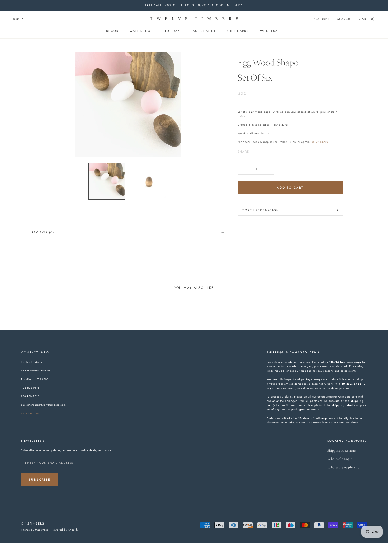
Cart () (367, 19)
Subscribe (40, 479)
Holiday (171, 31)
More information (260, 210)
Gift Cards (238, 31)
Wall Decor (141, 31)
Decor (112, 31)
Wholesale (271, 31)
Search (344, 19)
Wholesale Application (344, 467)
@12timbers (320, 142)
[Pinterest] (267, 150)
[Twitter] (261, 150)
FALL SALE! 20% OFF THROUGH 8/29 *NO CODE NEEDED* (194, 5)
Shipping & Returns (342, 450)
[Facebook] (254, 150)
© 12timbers (32, 523)
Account (322, 19)
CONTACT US (30, 413)
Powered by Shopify (65, 530)
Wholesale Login (340, 459)
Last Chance (203, 31)
